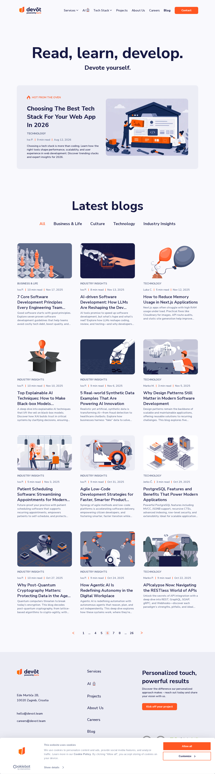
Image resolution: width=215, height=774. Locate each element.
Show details (51, 767)
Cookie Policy (82, 754)
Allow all (187, 746)
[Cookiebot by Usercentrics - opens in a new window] (21, 767)
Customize (185, 756)
